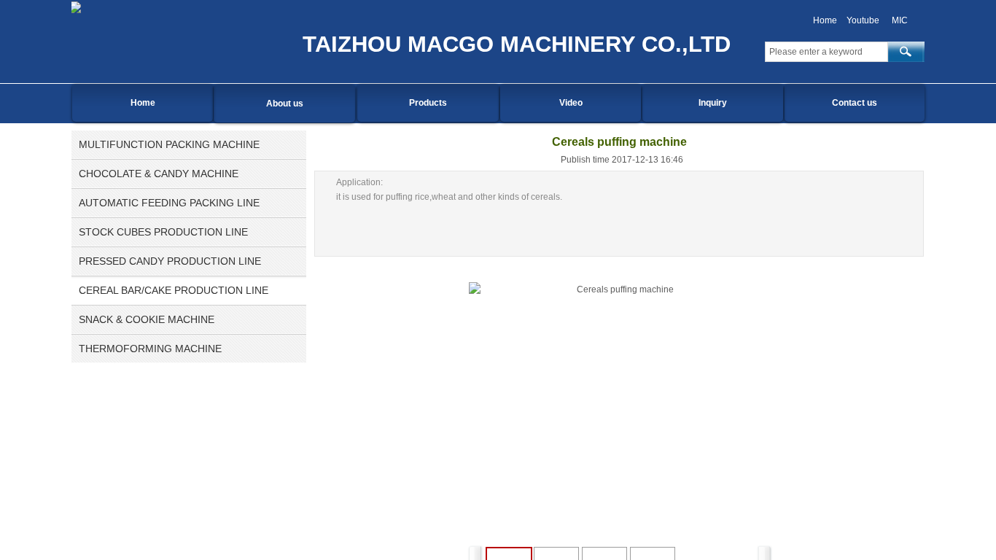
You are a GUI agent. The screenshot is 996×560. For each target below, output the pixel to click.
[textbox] (826, 52)
